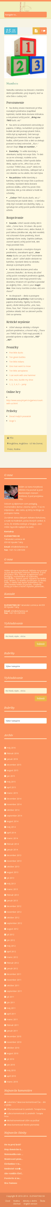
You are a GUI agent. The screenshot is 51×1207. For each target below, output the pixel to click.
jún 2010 (11, 1064)
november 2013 (14, 861)
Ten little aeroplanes (18, 370)
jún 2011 (11, 1002)
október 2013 (13, 866)
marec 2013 (12, 889)
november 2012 (14, 912)
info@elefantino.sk (19, 611)
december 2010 (14, 1036)
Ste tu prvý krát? (12, 1144)
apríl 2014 (11, 832)
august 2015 (12, 770)
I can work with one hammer (22, 375)
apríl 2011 (11, 1013)
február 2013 (13, 895)
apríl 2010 (11, 1076)
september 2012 (14, 923)
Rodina (17, 449)
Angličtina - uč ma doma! (30, 443)
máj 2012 (11, 945)
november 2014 (14, 804)
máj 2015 (11, 781)
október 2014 (13, 810)
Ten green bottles (17, 357)
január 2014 (12, 849)
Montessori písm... (13, 1159)
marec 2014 (12, 838)
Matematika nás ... (13, 1154)
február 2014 (13, 844)
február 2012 (13, 962)
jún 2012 (11, 940)
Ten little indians (16, 361)
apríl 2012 (11, 951)
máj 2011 (11, 1008)
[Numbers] (25, 77)
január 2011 (12, 1030)
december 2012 (14, 906)
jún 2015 (11, 776)
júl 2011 (10, 996)
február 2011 (13, 1025)
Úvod (7, 1200)
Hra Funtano (10, 1183)
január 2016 (12, 759)
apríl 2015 (11, 787)
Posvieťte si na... (12, 1178)
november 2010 (14, 1042)
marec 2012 (12, 957)
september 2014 (14, 815)
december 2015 (14, 764)
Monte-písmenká (31, 1124)
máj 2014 (11, 827)
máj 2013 (11, 883)
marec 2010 (12, 1081)
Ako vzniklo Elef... (13, 1173)
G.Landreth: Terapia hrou (34, 1109)
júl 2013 (10, 878)
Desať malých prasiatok (20, 416)
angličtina (13, 443)
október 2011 (13, 985)
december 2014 (14, 798)
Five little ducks (16, 352)
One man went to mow (20, 366)
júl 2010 (10, 1059)
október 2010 (13, 1047)
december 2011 (14, 974)
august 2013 (12, 872)
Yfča (11, 437)
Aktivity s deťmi (30, 1200)
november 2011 (14, 979)
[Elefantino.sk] (25, 7)
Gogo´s (12, 420)
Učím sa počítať (32, 1120)
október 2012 (13, 917)
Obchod (16, 1203)
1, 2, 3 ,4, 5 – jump (17, 384)
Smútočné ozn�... (13, 1169)
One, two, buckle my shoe (21, 379)
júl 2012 (10, 934)
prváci (10, 449)
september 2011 (14, 991)
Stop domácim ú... (13, 1149)
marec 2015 (12, 793)
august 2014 (12, 821)
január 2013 (12, 900)
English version (30, 1203)
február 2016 (13, 753)
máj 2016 (11, 747)
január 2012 (12, 968)
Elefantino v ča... (12, 1164)
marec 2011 (12, 1019)
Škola (42, 1200)
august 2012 (12, 929)
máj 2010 (11, 1070)
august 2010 (12, 1053)
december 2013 (14, 855)
